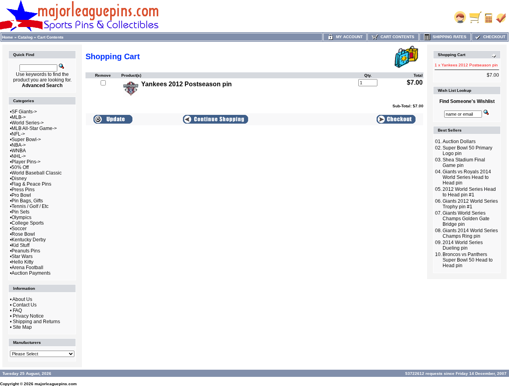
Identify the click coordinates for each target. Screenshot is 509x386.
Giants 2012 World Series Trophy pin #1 (470, 203)
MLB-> (19, 117)
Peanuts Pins (26, 251)
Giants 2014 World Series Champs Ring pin (470, 233)
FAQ (17, 310)
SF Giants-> (24, 111)
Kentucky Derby (29, 239)
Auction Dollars (459, 141)
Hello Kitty (22, 262)
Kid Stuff (20, 245)
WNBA (19, 150)
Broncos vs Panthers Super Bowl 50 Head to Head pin (468, 260)
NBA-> (19, 145)
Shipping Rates (448, 37)
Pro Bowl (21, 195)
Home (7, 37)
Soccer (19, 228)
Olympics (21, 217)
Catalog (25, 37)
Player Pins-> (26, 162)
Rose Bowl (23, 234)
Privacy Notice (28, 316)
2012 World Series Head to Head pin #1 (469, 192)
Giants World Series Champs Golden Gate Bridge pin (466, 218)
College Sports (28, 223)
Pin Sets (20, 212)
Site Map (22, 327)
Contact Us (25, 305)
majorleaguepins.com (56, 384)
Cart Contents (50, 37)
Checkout (493, 37)
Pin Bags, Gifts (27, 201)
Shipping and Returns (36, 321)
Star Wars (22, 256)
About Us (22, 299)
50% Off (20, 167)
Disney (19, 178)
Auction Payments (31, 273)
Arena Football (27, 267)
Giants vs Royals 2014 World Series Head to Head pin (467, 177)
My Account (348, 37)
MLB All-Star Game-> (34, 128)
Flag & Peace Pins (31, 184)
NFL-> (18, 134)
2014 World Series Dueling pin (463, 245)
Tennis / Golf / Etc (30, 206)
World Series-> (28, 123)
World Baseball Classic (37, 173)
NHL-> (19, 156)
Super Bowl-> (26, 139)
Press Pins (23, 189)
